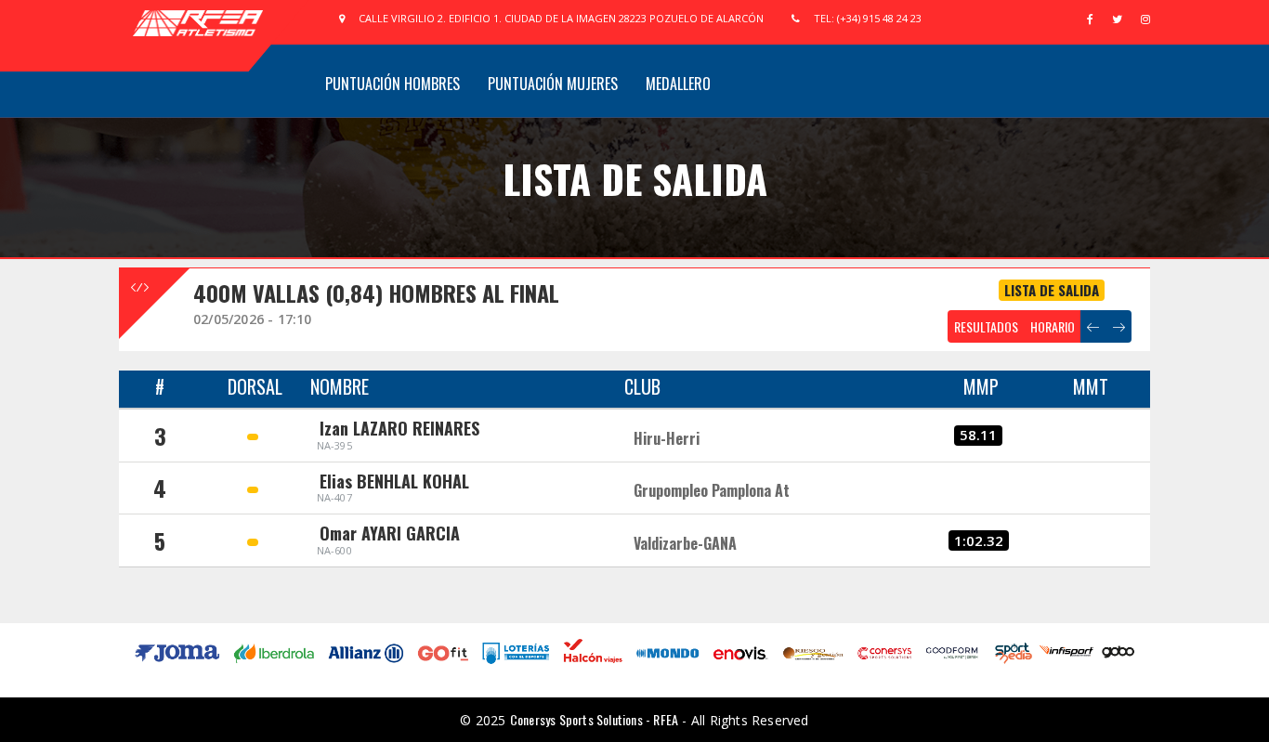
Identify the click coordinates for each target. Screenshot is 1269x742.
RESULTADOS (986, 326)
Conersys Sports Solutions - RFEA (594, 719)
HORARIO (1052, 326)
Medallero (678, 83)
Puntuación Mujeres (553, 83)
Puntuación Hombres (392, 83)
